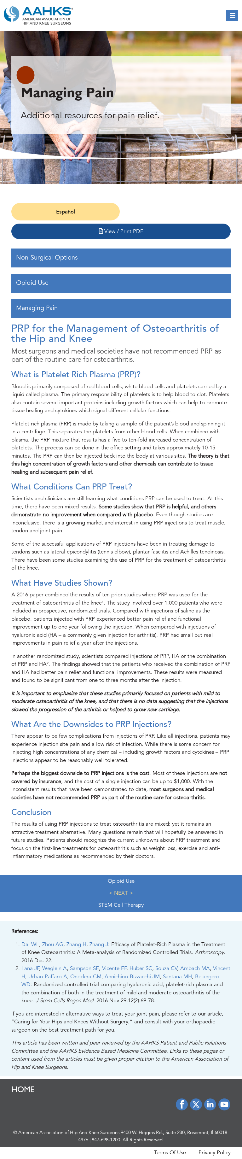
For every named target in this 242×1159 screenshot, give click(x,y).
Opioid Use (32, 283)
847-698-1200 (106, 1140)
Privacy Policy (215, 1153)
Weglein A (54, 968)
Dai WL (30, 944)
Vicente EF (114, 968)
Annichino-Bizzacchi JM (132, 977)
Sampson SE (84, 968)
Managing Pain (37, 308)
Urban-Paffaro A (47, 977)
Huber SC (141, 968)
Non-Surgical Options (47, 258)
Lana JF (30, 968)
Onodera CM (85, 977)
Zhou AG (52, 944)
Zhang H (76, 944)
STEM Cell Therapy (121, 905)
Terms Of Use (170, 1153)
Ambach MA (195, 968)
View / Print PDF (123, 231)
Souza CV (166, 968)
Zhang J (98, 944)
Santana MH (177, 977)
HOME (23, 1090)
